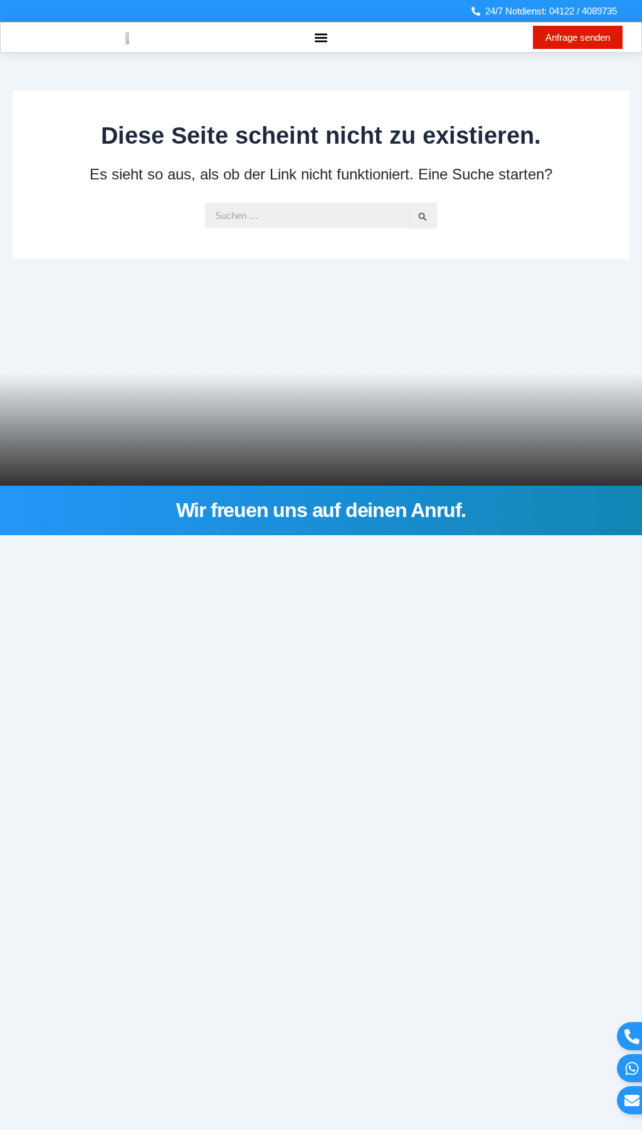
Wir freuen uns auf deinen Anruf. (321, 510)
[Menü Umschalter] (321, 38)
